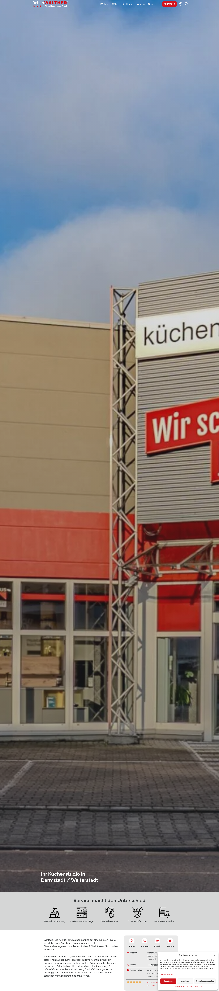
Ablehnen (185, 981)
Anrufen (145, 946)
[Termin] (170, 940)
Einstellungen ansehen (205, 981)
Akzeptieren (168, 981)
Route (132, 946)
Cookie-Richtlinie (179, 986)
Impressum (198, 986)
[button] (214, 955)
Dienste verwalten (167, 974)
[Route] (131, 940)
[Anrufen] (144, 940)
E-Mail (157, 946)
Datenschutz (190, 986)
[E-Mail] (157, 940)
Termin (170, 946)
